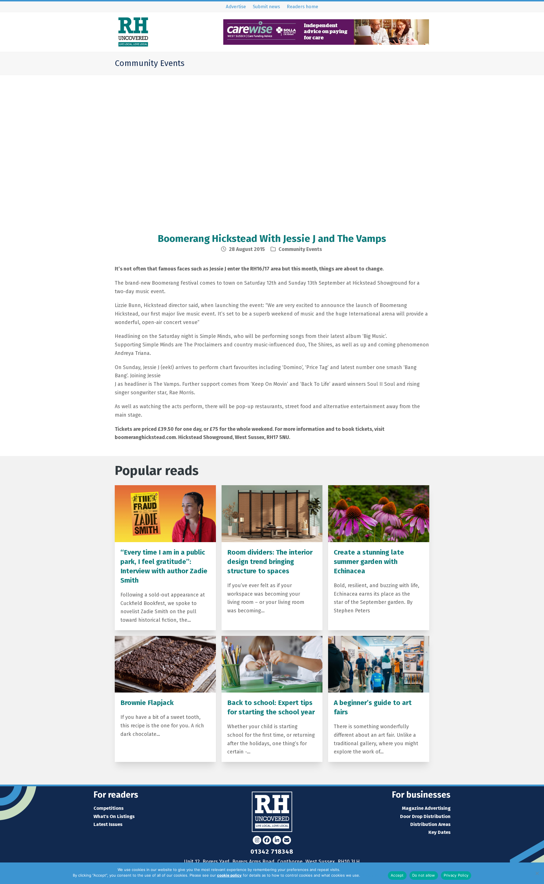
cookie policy (229, 875)
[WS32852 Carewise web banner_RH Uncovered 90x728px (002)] (326, 43)
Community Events (300, 249)
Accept (397, 875)
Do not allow (423, 875)
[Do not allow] (537, 873)
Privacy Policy (373, 875)
